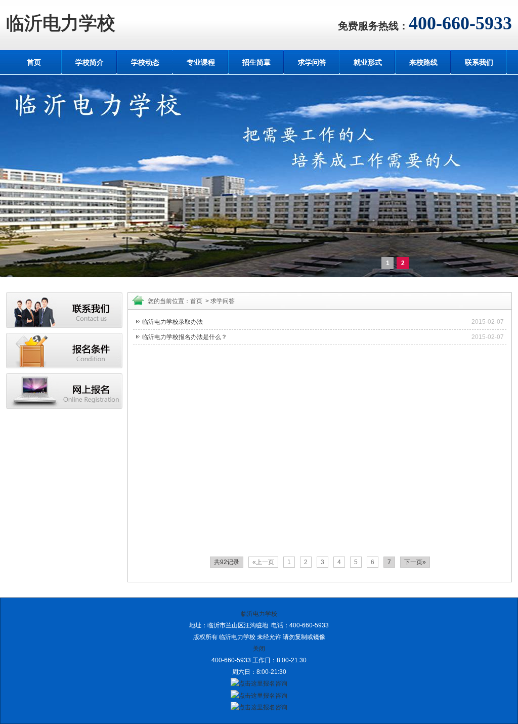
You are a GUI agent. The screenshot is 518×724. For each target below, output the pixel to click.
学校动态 (145, 62)
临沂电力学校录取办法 (172, 321)
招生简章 (256, 62)
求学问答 (312, 62)
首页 (34, 62)
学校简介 (89, 62)
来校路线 (423, 62)
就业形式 (368, 62)
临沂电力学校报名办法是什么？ (184, 336)
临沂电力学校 (60, 23)
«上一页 (263, 562)
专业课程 (201, 62)
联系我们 (479, 62)
